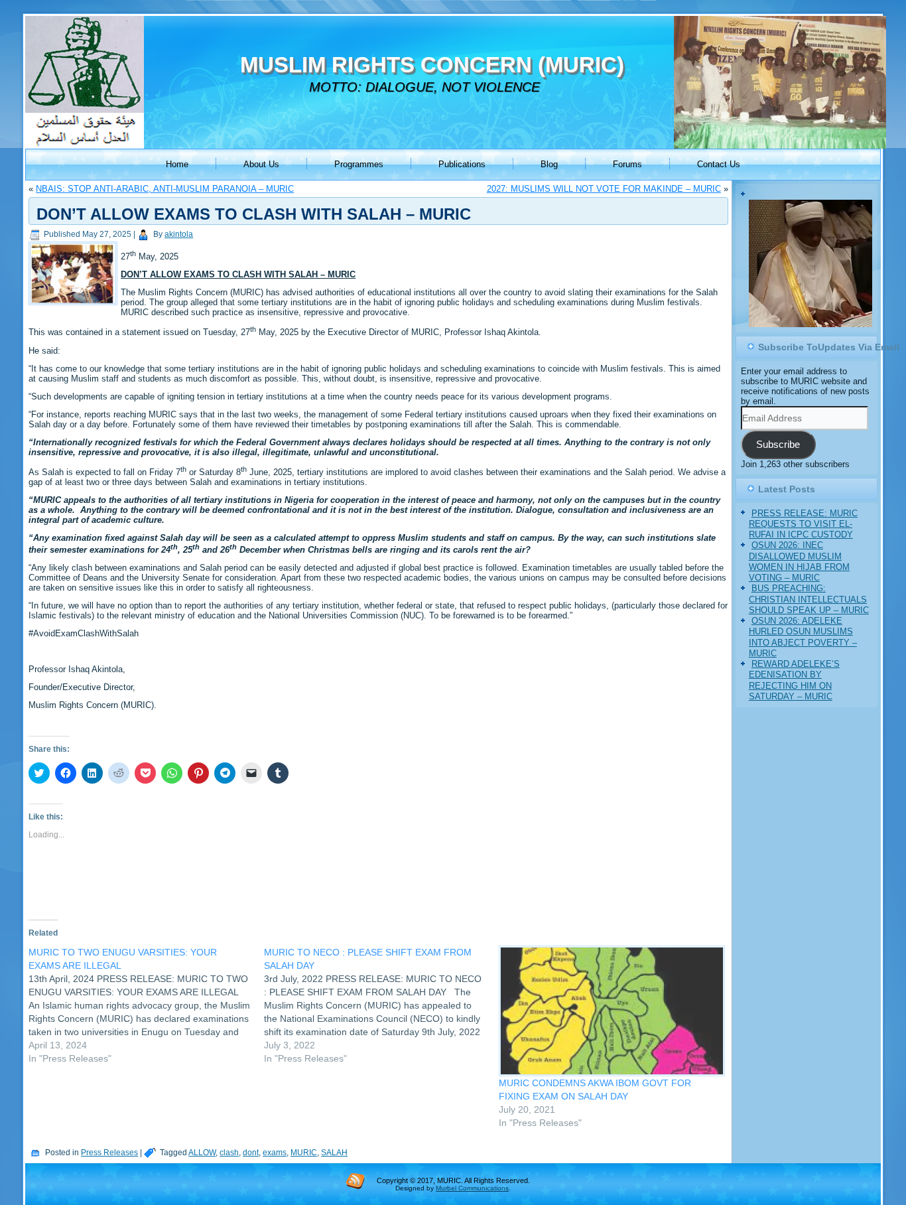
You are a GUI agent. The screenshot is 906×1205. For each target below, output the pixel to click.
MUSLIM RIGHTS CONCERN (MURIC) (432, 64)
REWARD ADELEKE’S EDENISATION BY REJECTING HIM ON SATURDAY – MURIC (794, 680)
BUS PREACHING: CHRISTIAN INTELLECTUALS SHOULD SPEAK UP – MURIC (809, 599)
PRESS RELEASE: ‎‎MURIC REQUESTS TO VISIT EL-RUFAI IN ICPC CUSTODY (803, 524)
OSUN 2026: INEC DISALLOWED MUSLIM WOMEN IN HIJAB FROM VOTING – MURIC (799, 561)
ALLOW (202, 1152)
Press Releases (109, 1152)
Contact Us (718, 164)
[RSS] (355, 1180)
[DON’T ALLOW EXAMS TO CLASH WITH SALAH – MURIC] (75, 306)
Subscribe (778, 444)
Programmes (358, 164)
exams (275, 1152)
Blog (549, 164)
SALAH (334, 1152)
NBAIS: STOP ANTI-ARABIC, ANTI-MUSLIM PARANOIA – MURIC (165, 189)
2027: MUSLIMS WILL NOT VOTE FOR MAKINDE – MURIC (604, 189)
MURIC (304, 1152)
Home (177, 164)
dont (251, 1152)
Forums (627, 164)
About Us (261, 164)
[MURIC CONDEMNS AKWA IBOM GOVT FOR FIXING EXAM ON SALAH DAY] (610, 1011)
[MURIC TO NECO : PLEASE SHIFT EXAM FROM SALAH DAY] (381, 1005)
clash (229, 1152)
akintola (178, 234)
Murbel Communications (472, 1188)
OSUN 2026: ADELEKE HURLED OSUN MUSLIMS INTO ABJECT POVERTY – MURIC (803, 637)
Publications (461, 164)
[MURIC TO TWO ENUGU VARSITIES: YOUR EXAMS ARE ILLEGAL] (146, 1005)
